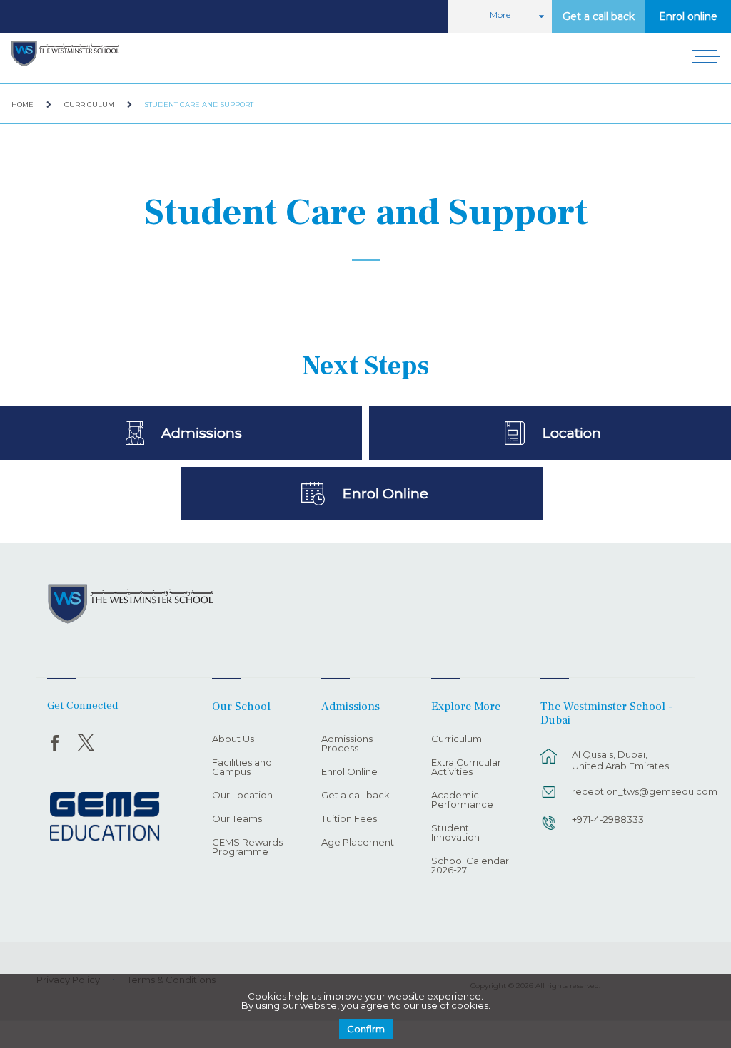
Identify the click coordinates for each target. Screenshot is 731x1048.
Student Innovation (455, 833)
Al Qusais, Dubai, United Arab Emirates (620, 760)
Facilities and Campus (242, 767)
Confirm (366, 1028)
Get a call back (599, 16)
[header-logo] (65, 54)
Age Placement (357, 843)
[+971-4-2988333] (549, 829)
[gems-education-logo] (104, 817)
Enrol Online (385, 493)
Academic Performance (462, 800)
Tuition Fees (349, 819)
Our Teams (237, 819)
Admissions (201, 432)
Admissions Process (347, 744)
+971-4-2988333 (608, 819)
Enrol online (688, 16)
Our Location (242, 796)
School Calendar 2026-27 (470, 865)
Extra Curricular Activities (466, 767)
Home (22, 104)
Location (571, 432)
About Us (233, 739)
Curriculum (89, 104)
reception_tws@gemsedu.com (625, 791)
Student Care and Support (199, 104)
